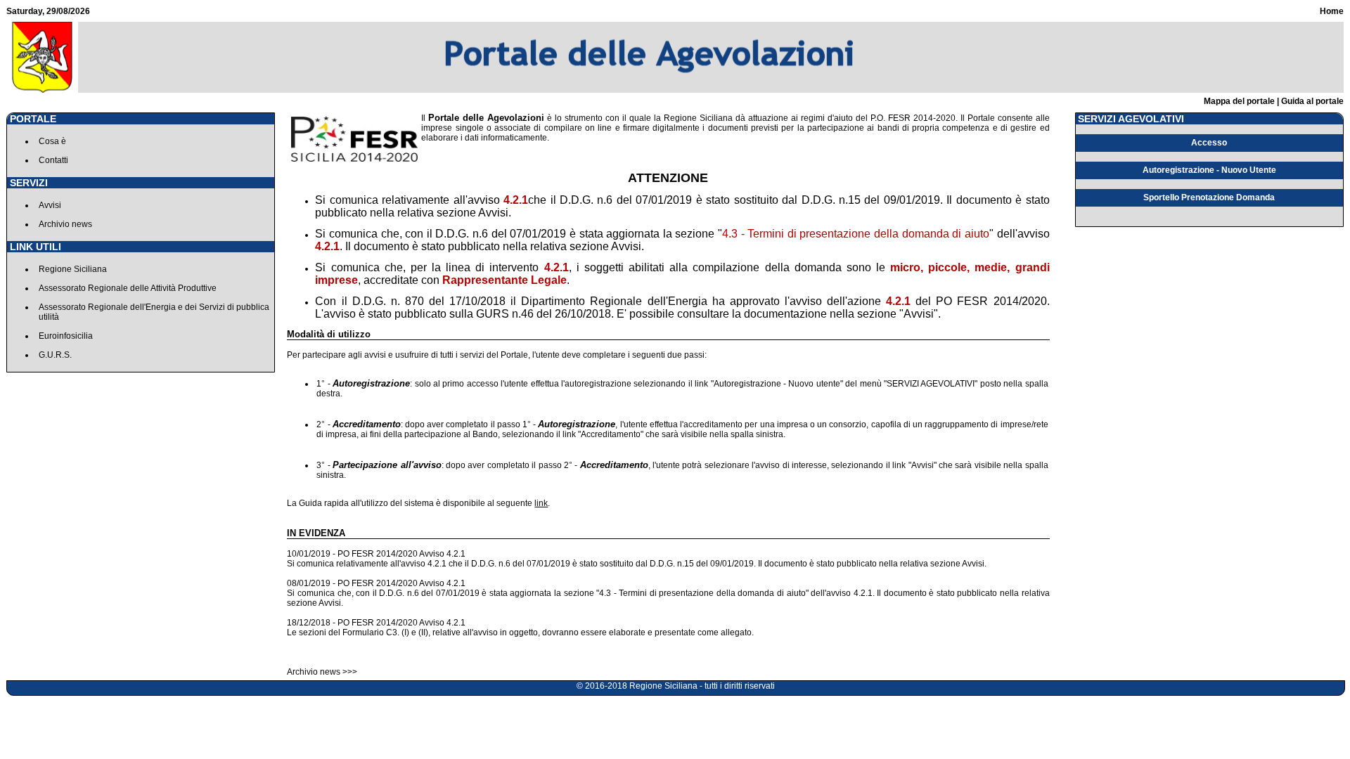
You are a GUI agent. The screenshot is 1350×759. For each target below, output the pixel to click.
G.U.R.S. (55, 355)
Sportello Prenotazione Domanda (1209, 197)
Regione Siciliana (73, 269)
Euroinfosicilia (66, 336)
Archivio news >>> (322, 672)
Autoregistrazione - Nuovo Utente (1209, 170)
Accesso (1209, 143)
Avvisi (50, 205)
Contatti (53, 160)
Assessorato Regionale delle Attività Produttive (128, 288)
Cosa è (52, 141)
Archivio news (65, 224)
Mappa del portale (1239, 101)
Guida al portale (1312, 101)
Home (1332, 11)
